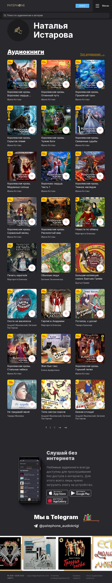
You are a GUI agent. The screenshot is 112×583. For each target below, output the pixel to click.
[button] (82, 6)
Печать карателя (17, 275)
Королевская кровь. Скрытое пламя (19, 139)
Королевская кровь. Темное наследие (87, 185)
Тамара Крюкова (83, 325)
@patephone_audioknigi (59, 526)
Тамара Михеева (15, 416)
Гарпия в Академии (52, 321)
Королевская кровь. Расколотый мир (53, 231)
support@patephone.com (38, 576)
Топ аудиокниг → (92, 54)
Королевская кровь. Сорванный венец (19, 231)
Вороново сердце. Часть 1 (52, 185)
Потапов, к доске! (86, 321)
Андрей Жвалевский (17, 325)
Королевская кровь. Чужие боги (53, 139)
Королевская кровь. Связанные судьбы (87, 139)
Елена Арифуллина (50, 370)
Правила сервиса (76, 577)
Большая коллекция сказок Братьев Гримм (88, 277)
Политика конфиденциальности (60, 577)
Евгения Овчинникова (52, 279)
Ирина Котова (14, 99)
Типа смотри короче (53, 411)
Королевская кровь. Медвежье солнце (19, 185)
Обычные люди (50, 275)
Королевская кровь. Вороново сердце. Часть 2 (19, 93)
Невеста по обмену (86, 229)
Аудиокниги (25, 51)
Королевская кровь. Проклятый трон (87, 93)
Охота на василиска (19, 321)
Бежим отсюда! (84, 411)
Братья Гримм (82, 283)
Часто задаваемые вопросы (94, 577)
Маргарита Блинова (85, 233)
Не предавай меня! (18, 411)
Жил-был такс (49, 366)
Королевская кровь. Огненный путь (53, 93)
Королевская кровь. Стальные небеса (19, 368)
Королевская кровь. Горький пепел (87, 368)
